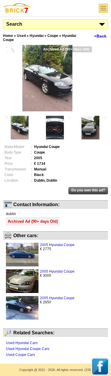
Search (14, 24)
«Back (100, 36)
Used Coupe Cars (20, 355)
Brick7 (17, 8)
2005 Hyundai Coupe (57, 245)
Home (8, 36)
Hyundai (37, 36)
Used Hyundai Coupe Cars (27, 349)
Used (21, 36)
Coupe (52, 36)
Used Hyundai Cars (22, 343)
